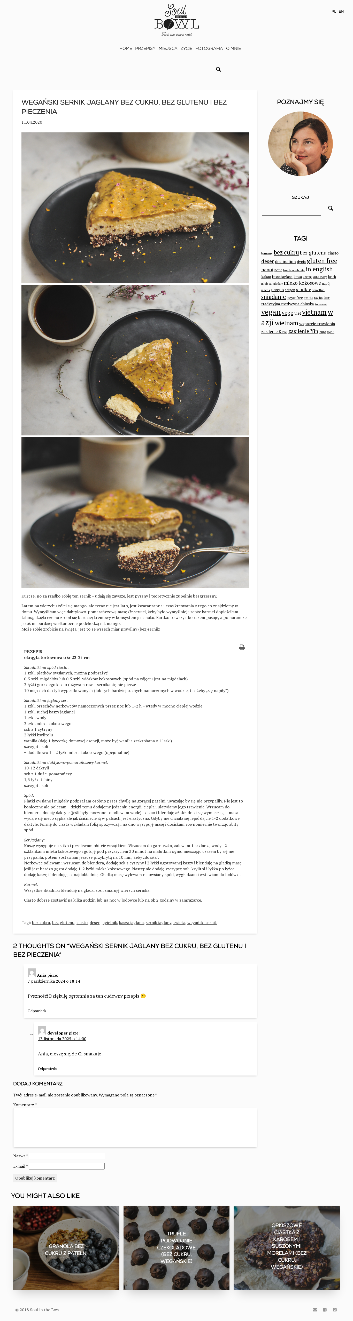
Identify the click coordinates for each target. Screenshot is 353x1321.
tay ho (318, 298)
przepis (277, 289)
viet (297, 313)
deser (94, 922)
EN (341, 11)
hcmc (278, 270)
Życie (186, 48)
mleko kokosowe (302, 283)
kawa (298, 276)
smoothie (318, 290)
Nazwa (20, 1156)
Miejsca (168, 48)
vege (287, 312)
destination (285, 261)
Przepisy (145, 48)
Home (125, 48)
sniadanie (273, 296)
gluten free (322, 261)
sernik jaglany (158, 922)
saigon (290, 290)
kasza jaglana (131, 922)
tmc (327, 297)
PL (334, 11)
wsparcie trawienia (317, 324)
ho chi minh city (294, 270)
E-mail (20, 1166)
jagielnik (109, 922)
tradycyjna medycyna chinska (287, 303)
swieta (179, 922)
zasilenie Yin (303, 331)
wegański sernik (202, 922)
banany (267, 253)
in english (319, 269)
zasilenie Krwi (274, 331)
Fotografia (209, 48)
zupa (322, 332)
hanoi (267, 269)
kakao (266, 276)
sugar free (295, 297)
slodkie (303, 289)
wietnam (286, 323)
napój (326, 283)
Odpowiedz (37, 1010)
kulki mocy (320, 277)
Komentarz (25, 1105)
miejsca (266, 283)
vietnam (314, 312)
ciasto (82, 922)
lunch (332, 277)
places (265, 290)
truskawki (321, 304)
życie (330, 332)
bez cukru (41, 922)
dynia (301, 261)
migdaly (278, 283)
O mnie (233, 48)
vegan (271, 312)
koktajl (307, 277)
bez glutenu (63, 922)
